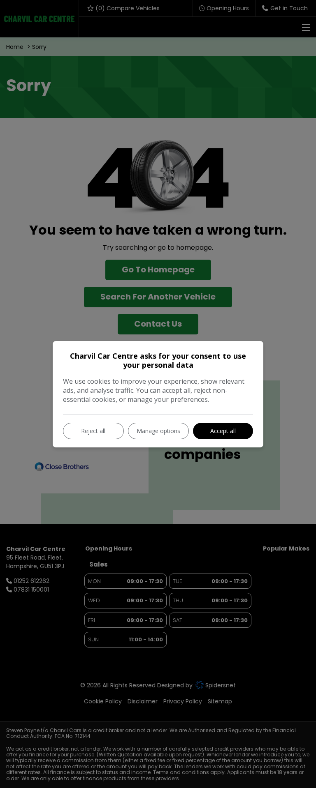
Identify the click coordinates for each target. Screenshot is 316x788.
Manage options (158, 431)
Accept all (223, 431)
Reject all (93, 431)
